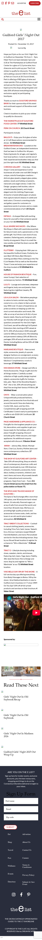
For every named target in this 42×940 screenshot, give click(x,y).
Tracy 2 (7, 550)
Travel (10, 850)
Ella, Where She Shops (14, 226)
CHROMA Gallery (12, 167)
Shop (10, 842)
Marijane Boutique (13, 349)
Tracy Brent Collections (16, 523)
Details (7, 216)
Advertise (26, 834)
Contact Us (26, 850)
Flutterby (9, 250)
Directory (12, 882)
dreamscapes (28, 931)
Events (10, 874)
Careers (25, 858)
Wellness (11, 866)
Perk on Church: (12, 128)
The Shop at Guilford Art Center (20, 458)
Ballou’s (8, 137)
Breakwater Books (13, 145)
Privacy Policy (28, 875)
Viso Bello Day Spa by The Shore (19, 571)
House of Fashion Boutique (17, 274)
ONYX (6, 395)
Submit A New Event (28, 883)
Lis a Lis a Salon (11, 297)
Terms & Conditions (27, 866)
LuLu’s (7, 284)
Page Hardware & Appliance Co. (19, 421)
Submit (10, 827)
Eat (9, 834)
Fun (9, 858)
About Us (26, 842)
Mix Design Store (12, 368)
